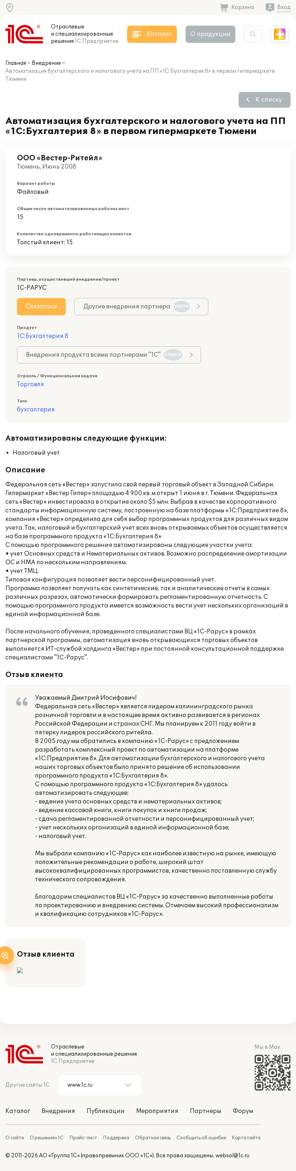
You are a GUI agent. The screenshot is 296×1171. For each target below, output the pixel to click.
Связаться (41, 306)
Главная (15, 63)
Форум (243, 1111)
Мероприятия (157, 1111)
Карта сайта (246, 1138)
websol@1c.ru (232, 1156)
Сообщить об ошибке (201, 1138)
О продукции (210, 34)
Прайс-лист (83, 1138)
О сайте (14, 1138)
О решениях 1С (47, 1138)
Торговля (30, 384)
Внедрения (46, 63)
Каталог (17, 1111)
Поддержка (116, 1138)
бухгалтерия (36, 409)
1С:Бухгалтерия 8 (42, 336)
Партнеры (205, 1111)
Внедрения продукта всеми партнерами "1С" (104, 355)
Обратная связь (153, 1138)
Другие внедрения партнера (136, 306)
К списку (269, 99)
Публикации (106, 1111)
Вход (284, 7)
